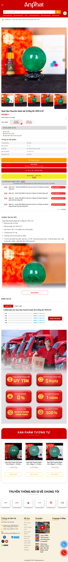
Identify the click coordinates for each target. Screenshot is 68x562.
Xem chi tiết (13, 474)
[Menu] (2, 5)
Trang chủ (7, 19)
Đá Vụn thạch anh (7, 15)
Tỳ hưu (26, 15)
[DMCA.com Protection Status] (4, 545)
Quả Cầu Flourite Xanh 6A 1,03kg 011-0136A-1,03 (34, 463)
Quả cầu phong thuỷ (18, 15)
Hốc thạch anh (55, 15)
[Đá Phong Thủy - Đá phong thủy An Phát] (34, 5)
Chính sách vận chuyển (27, 541)
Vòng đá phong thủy (46, 15)
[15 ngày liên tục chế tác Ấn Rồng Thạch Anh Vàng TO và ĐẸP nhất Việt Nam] (42, 527)
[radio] (16, 122)
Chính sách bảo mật (27, 537)
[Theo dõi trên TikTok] (3, 541)
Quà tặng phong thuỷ (34, 15)
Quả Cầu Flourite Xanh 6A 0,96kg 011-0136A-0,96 (54, 463)
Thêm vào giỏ (35, 160)
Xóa (66, 118)
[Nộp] (58, 12)
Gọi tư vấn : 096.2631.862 (34, 170)
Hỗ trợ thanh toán (28, 528)
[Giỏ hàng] (65, 13)
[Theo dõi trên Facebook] (4, 537)
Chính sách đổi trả (27, 532)
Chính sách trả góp (27, 546)
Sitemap (26, 550)
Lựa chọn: (5, 122)
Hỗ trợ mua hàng (27, 523)
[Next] (66, 461)
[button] (64, 60)
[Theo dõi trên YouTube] (6, 541)
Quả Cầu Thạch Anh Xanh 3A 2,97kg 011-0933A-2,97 (13, 463)
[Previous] (1, 461)
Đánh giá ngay (55, 318)
